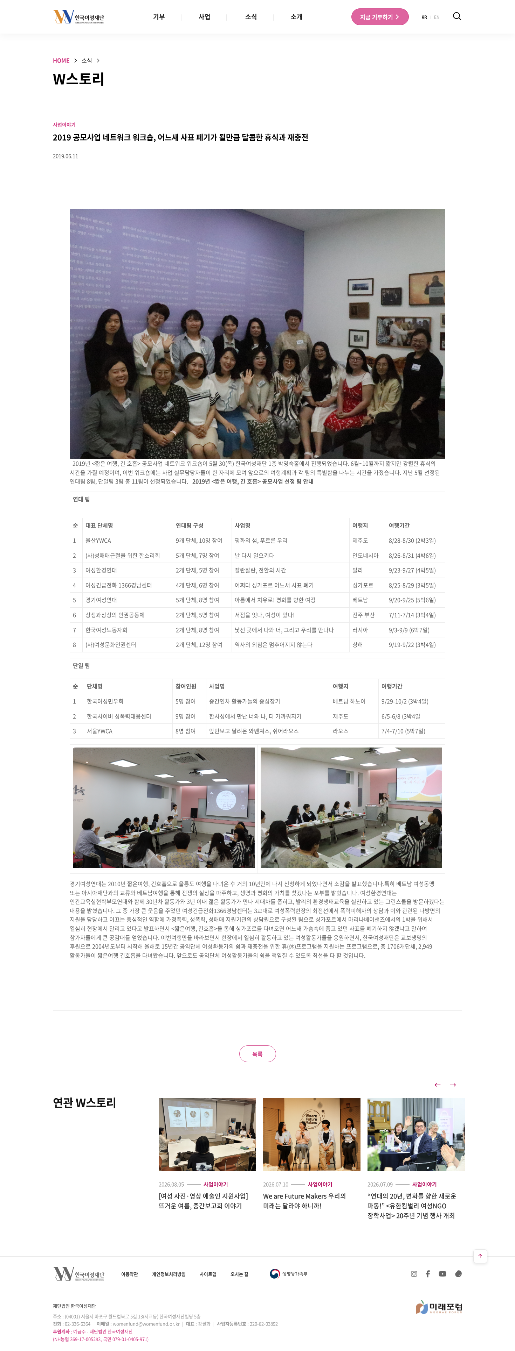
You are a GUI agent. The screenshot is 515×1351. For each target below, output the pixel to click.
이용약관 (129, 1274)
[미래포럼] (439, 1307)
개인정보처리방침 (169, 1274)
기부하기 (377, 17)
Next (452, 1085)
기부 (159, 16)
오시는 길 (239, 1274)
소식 (251, 16)
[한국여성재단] (78, 17)
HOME (61, 60)
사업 (205, 16)
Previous (437, 1085)
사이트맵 (208, 1274)
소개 (297, 16)
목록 (257, 1054)
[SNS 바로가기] (458, 1273)
